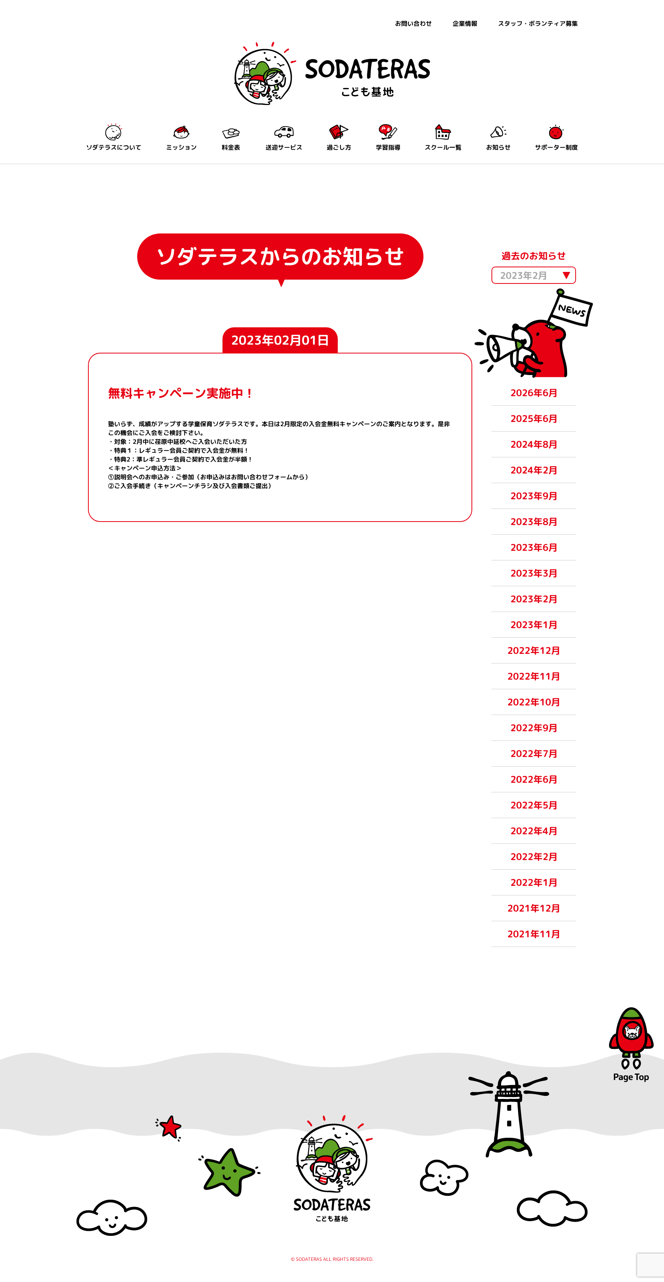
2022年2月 (534, 856)
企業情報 (465, 23)
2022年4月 (534, 830)
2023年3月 (534, 573)
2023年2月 (534, 598)
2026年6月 (534, 392)
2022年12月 (533, 650)
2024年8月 (534, 444)
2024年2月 (534, 470)
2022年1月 (534, 882)
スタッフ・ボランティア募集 (538, 23)
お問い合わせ (413, 23)
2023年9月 (534, 495)
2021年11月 (533, 933)
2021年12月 (533, 908)
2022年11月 (533, 676)
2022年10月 (533, 702)
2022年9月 (534, 727)
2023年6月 (534, 547)
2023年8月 (534, 521)
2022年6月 (534, 779)
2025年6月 (534, 418)
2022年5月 (534, 805)
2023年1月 (534, 624)
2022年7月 (534, 753)
